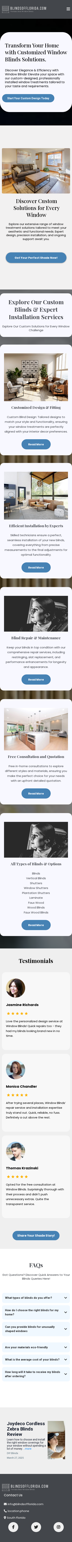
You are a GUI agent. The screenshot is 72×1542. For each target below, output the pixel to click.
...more (27, 1448)
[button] (68, 9)
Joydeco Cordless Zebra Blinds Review (26, 1429)
